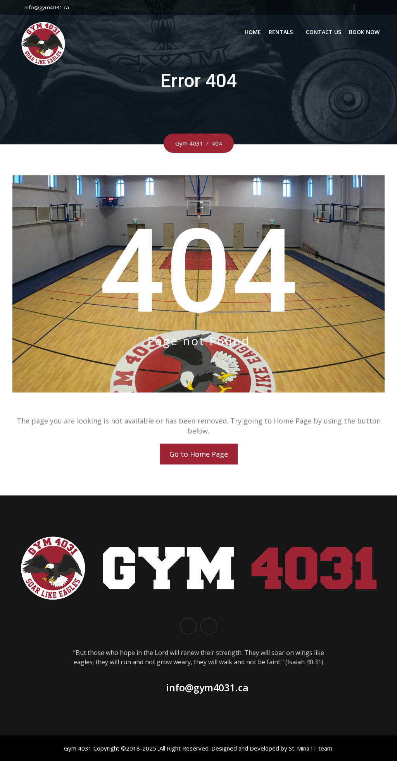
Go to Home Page (198, 454)
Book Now (364, 32)
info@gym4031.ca (46, 7)
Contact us (323, 32)
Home (253, 32)
